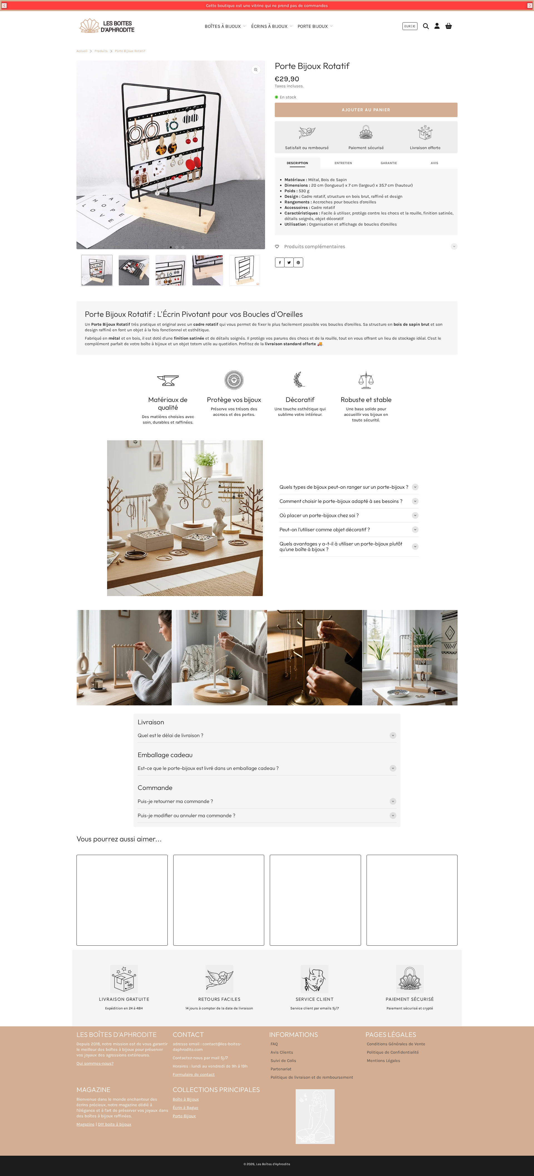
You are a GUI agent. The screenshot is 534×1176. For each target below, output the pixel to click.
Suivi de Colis (283, 1060)
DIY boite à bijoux (114, 1124)
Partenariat (281, 1068)
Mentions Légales (383, 1060)
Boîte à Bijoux (186, 1099)
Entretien (343, 163)
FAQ (274, 1043)
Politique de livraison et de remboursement (312, 1077)
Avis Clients (282, 1052)
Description (297, 163)
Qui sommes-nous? (94, 1063)
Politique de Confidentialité (393, 1052)
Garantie (389, 163)
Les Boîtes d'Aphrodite (273, 1164)
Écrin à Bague (185, 1107)
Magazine (85, 1124)
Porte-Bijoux (184, 1115)
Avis (434, 163)
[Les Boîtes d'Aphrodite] (107, 26)
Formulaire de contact (194, 1074)
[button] (4, 5)
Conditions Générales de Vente (396, 1043)
